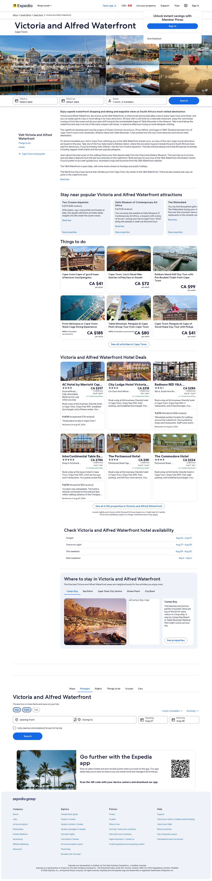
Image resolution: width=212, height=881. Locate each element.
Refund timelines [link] (164, 829)
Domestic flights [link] (68, 834)
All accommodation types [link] (72, 844)
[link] (172, 38)
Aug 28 (180, 721)
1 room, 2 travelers (123, 102)
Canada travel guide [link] (69, 814)
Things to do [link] (24, 143)
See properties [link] (69, 232)
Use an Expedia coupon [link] (167, 834)
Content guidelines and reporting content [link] (126, 844)
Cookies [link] (112, 819)
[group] (178, 615)
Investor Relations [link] (20, 834)
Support (165, 5)
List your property (146, 5)
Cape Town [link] (38, 15)
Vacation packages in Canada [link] (73, 829)
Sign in (195, 5)
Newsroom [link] (17, 849)
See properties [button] (176, 640)
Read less (64, 179)
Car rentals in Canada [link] (70, 839)
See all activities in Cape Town (129, 344)
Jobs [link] (15, 819)
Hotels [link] (21, 147)
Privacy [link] (112, 814)
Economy (191, 710)
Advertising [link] (18, 839)
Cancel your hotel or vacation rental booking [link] (175, 819)
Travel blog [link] (65, 849)
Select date (26, 102)
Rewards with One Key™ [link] (71, 854)
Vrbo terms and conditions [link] (120, 834)
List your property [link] (20, 824)
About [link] (15, 814)
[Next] (197, 217)
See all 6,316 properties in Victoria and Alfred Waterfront (128, 506)
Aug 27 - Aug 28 (184, 544)
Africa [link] (15, 15)
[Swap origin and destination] (75, 720)
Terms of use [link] (114, 824)
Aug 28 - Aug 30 (184, 551)
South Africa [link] (25, 15)
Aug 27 (149, 721)
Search (184, 100)
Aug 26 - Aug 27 (184, 538)
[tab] (72, 591)
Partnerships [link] (18, 829)
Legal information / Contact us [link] (121, 839)
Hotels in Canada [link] (68, 819)
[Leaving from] (43, 719)
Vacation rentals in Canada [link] (72, 824)
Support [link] (160, 814)
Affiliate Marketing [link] (20, 844)
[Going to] (106, 719)
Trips (177, 5)
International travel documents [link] (170, 839)
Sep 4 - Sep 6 (185, 558)
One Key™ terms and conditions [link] (122, 829)
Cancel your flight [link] (164, 824)
